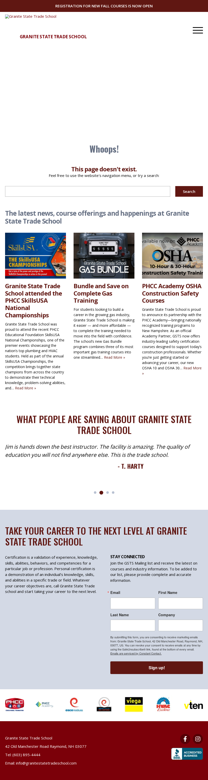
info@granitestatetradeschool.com (46, 763)
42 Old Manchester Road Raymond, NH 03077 (45, 746)
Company (166, 614)
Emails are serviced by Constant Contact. (136, 653)
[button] (95, 492)
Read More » (25, 388)
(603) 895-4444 (26, 754)
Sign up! (157, 667)
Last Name (119, 614)
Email (115, 592)
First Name (167, 592)
